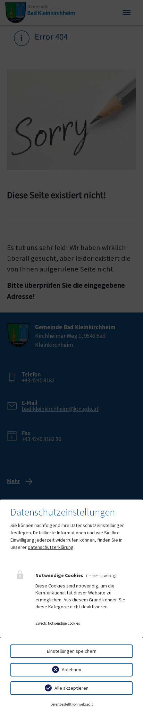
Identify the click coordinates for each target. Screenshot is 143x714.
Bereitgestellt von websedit (71, 704)
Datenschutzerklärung (51, 547)
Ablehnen (71, 669)
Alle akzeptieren (71, 688)
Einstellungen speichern (71, 651)
